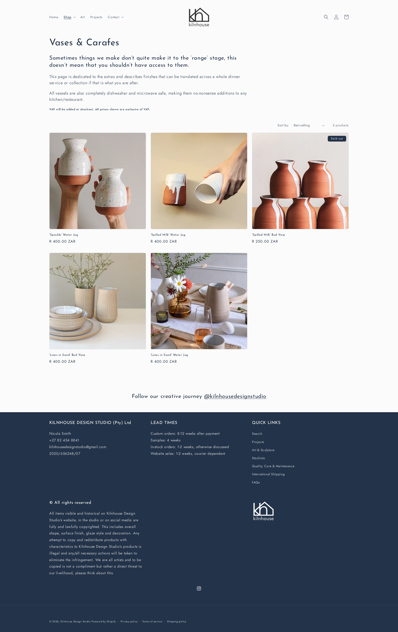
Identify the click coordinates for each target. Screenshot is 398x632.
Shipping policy (176, 621)
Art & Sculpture (263, 450)
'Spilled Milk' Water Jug (168, 234)
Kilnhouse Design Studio (76, 621)
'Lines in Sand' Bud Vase (67, 355)
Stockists (258, 458)
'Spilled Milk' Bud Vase (268, 234)
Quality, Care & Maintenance (273, 466)
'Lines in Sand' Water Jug (169, 355)
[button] (69, 17)
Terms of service (152, 621)
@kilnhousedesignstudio (235, 396)
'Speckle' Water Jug (63, 234)
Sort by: (283, 125)
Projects (258, 442)
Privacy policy (129, 621)
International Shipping (268, 474)
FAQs (256, 482)
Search (257, 433)
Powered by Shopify (103, 621)
